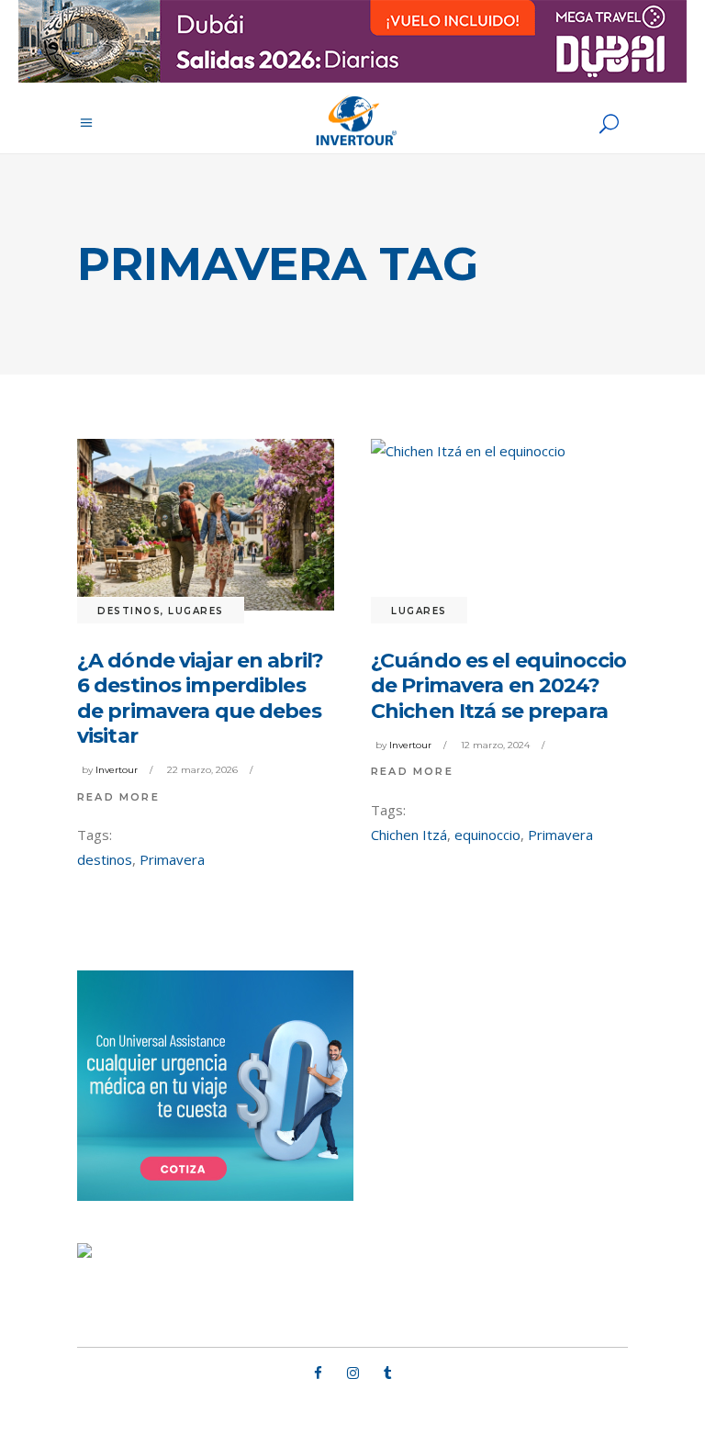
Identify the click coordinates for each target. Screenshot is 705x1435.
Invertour (116, 770)
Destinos (129, 611)
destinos (104, 859)
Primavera (172, 859)
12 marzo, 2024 (495, 745)
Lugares (196, 611)
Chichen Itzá (409, 834)
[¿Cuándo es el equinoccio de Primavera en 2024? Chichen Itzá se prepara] (499, 525)
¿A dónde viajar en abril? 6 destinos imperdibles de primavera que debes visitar (200, 698)
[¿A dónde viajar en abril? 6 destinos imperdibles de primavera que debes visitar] (205, 525)
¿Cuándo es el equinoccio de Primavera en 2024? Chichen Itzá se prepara (498, 685)
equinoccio (487, 834)
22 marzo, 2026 (202, 770)
